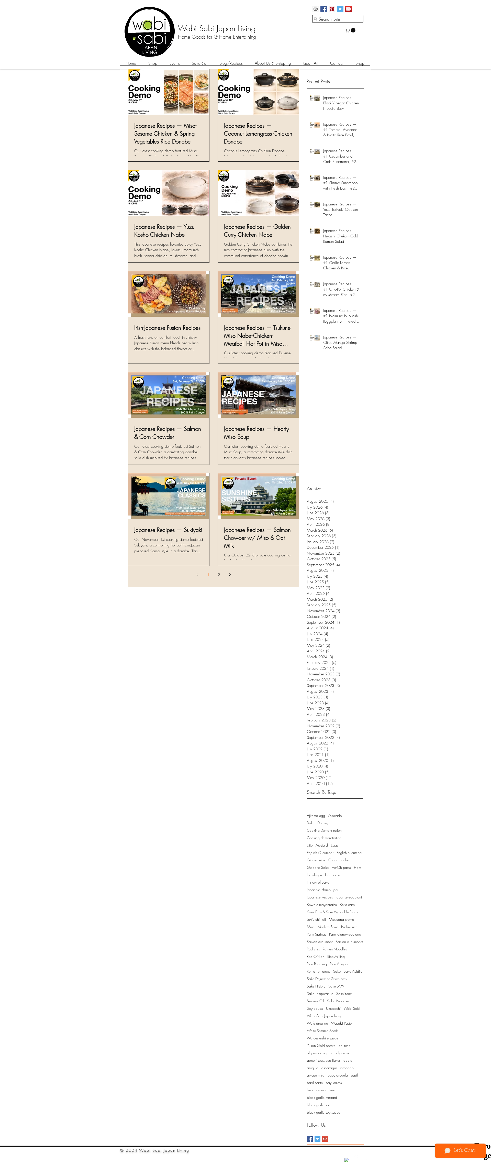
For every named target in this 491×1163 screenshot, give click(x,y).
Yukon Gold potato (321, 1045)
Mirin (311, 927)
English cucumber (349, 852)
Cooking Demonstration (324, 830)
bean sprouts (316, 1090)
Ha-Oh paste (341, 867)
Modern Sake (328, 927)
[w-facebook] (346, 1160)
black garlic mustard (322, 1097)
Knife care (347, 904)
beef (332, 1090)
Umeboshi (333, 1008)
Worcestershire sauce (322, 1038)
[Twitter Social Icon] (340, 9)
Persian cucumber (320, 941)
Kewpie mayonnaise (322, 904)
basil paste (315, 1082)
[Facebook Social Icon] (323, 9)
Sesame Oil (315, 1001)
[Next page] (229, 574)
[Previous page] (197, 574)
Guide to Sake (318, 867)
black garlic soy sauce (323, 1112)
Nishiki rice (349, 927)
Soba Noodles (338, 1001)
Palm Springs (316, 934)
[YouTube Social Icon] (348, 9)
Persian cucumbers (349, 941)
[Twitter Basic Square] (317, 1139)
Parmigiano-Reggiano (345, 934)
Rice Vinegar (339, 964)
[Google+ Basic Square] (325, 1139)
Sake (337, 971)
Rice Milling (336, 956)
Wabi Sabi (352, 1008)
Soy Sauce (315, 1008)
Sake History (316, 986)
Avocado (335, 815)
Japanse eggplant (349, 897)
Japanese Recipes (320, 897)
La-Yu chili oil (316, 919)
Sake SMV (336, 986)
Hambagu (314, 875)
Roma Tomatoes (318, 971)
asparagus (329, 1068)
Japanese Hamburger (322, 889)
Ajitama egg (316, 815)
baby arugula (338, 1075)
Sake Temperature (320, 993)
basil (354, 1075)
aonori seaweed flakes (323, 1060)
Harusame (332, 875)
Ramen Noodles (335, 949)
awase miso (316, 1075)
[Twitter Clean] (364, 1157)
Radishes (313, 949)
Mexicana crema (341, 919)
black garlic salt (318, 1105)
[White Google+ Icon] (355, 1157)
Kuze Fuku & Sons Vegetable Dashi (332, 912)
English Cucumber (320, 852)
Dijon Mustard (317, 845)
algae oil (343, 1053)
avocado (347, 1068)
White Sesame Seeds (322, 1030)
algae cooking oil (320, 1053)
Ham (357, 867)
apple (347, 1060)
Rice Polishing (317, 964)
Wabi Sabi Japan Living (324, 1016)
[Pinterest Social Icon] (332, 9)
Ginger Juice (316, 860)
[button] (350, 30)
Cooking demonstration (324, 838)
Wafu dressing (317, 1023)
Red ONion (315, 956)
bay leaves (334, 1082)
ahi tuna (345, 1045)
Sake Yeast (344, 993)
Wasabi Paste (341, 1023)
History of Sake (318, 882)
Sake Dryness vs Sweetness (327, 979)
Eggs (334, 845)
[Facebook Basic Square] (310, 1139)
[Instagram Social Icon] (315, 9)
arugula (312, 1068)
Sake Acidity (353, 971)
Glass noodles (339, 860)
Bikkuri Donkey (317, 823)
